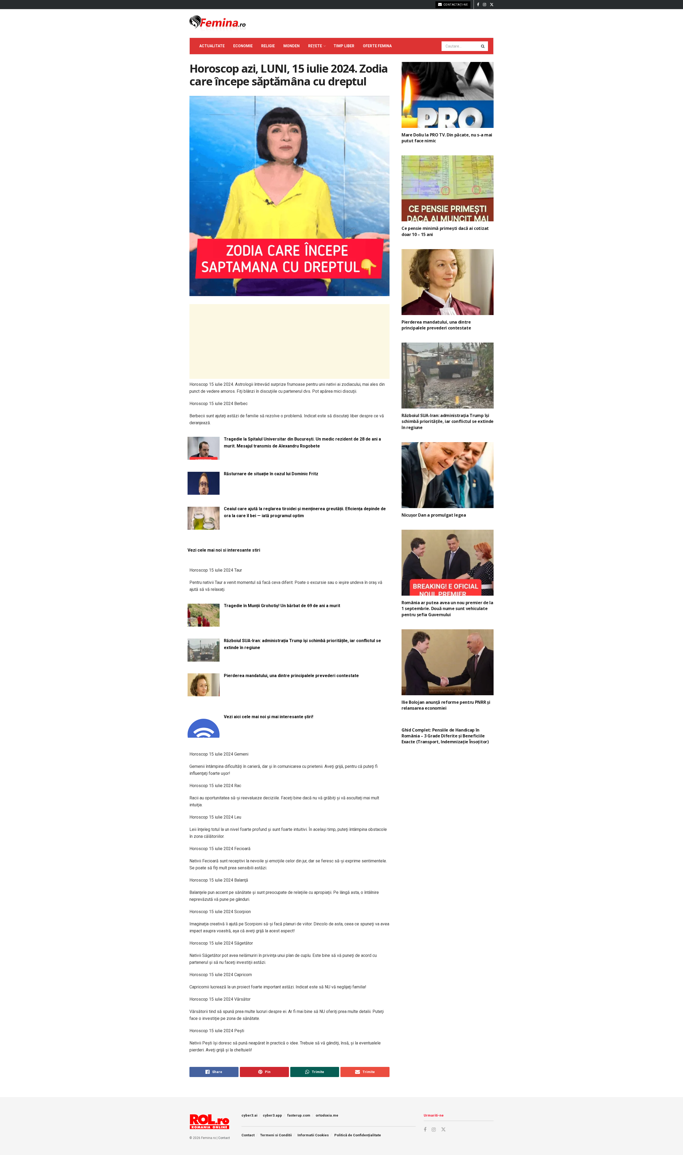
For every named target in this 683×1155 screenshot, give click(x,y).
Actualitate (212, 46)
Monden (291, 46)
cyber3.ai (249, 1115)
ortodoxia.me (327, 1115)
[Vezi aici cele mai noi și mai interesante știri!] (204, 734)
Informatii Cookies (313, 1135)
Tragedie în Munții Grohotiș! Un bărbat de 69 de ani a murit (282, 605)
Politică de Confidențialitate (357, 1135)
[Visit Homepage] (217, 23)
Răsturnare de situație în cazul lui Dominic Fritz (271, 473)
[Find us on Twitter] (492, 4)
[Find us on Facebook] (478, 4)
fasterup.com (298, 1115)
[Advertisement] (289, 341)
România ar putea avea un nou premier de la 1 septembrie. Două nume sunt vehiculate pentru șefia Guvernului (447, 609)
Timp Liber (343, 46)
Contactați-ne (455, 4)
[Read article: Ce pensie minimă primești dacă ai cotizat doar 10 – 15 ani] (448, 188)
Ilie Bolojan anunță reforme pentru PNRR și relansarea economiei (446, 705)
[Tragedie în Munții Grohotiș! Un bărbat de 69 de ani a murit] (204, 623)
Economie (243, 46)
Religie (268, 46)
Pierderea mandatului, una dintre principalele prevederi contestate (291, 675)
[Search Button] (483, 46)
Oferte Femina (377, 46)
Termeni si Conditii (276, 1135)
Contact (224, 1138)
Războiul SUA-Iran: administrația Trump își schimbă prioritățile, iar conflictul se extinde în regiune (302, 644)
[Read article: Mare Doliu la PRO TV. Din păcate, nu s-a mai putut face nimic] (448, 95)
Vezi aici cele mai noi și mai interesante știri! (268, 716)
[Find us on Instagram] (484, 4)
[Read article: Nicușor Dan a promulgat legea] (448, 475)
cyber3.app (272, 1115)
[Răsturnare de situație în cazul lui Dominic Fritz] (204, 491)
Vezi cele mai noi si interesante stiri (224, 550)
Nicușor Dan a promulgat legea (434, 515)
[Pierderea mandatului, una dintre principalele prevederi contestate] (204, 693)
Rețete (315, 46)
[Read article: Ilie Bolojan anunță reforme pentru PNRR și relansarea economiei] (448, 662)
